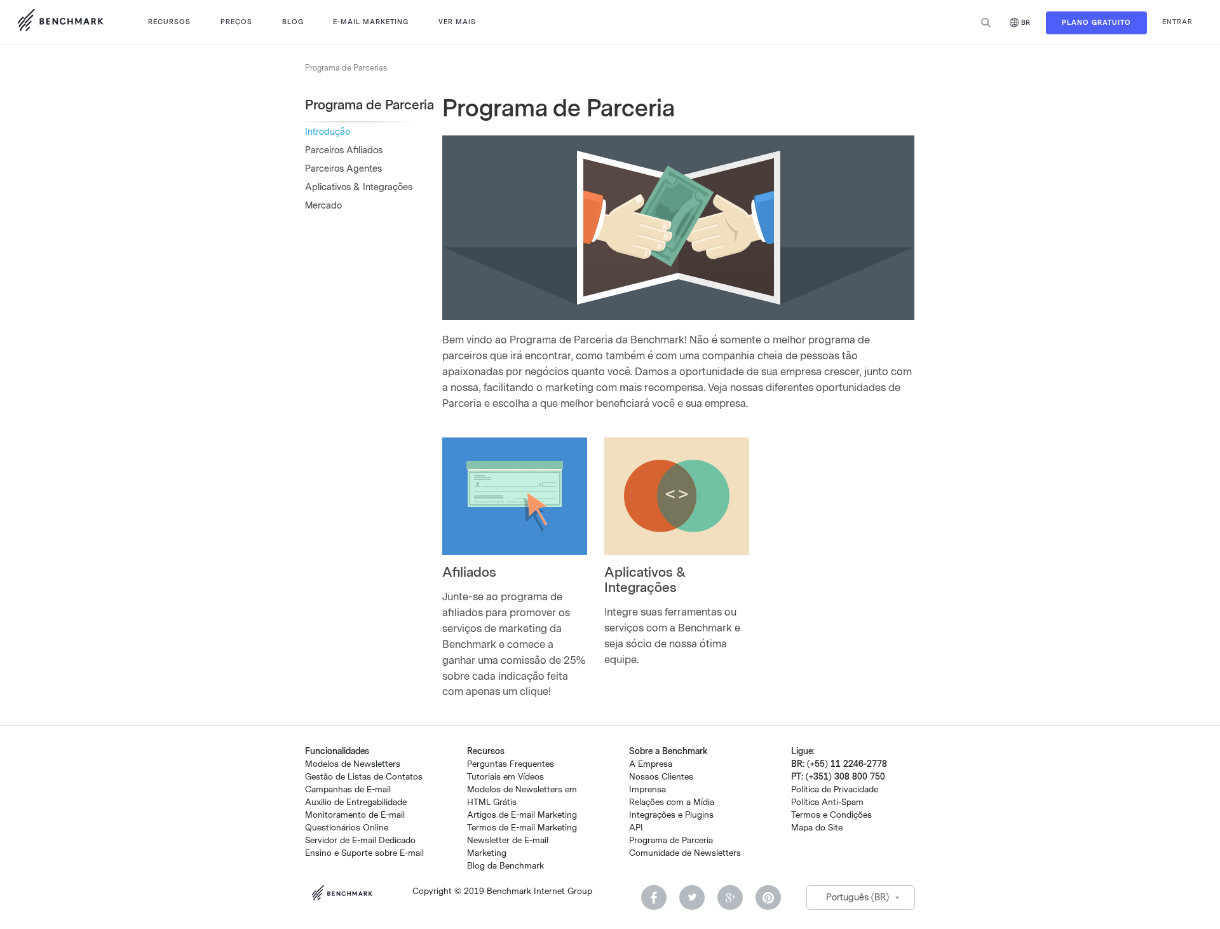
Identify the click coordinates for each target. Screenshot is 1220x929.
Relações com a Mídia (671, 802)
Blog (293, 22)
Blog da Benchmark (505, 866)
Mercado (323, 205)
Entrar (1177, 22)
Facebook (654, 897)
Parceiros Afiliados (344, 150)
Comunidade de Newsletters (685, 853)
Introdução (327, 132)
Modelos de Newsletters (352, 764)
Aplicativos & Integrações (358, 187)
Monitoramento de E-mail (355, 815)
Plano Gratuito (1096, 22)
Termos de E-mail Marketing (522, 827)
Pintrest (768, 897)
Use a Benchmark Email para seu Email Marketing (60, 22)
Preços (236, 22)
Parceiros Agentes (343, 168)
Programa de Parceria (671, 840)
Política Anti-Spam (827, 802)
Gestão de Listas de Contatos (364, 776)
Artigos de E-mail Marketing (522, 815)
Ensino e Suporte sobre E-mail (364, 853)
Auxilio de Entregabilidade (356, 802)
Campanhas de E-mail (348, 789)
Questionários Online (346, 827)
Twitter (692, 897)
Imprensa (647, 789)
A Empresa (650, 764)
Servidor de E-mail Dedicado (360, 840)
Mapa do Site (817, 827)
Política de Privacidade (834, 789)
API (636, 827)
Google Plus (730, 897)
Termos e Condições (831, 815)
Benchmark (346, 894)
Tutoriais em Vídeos (505, 776)
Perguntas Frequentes (510, 764)
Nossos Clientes (661, 776)
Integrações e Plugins (671, 815)
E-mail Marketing (371, 22)
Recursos (169, 22)
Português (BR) (857, 897)
